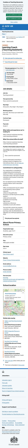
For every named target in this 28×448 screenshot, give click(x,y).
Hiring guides (5, 402)
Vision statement (19, 425)
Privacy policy (11, 421)
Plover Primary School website (11, 260)
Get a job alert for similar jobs (13, 58)
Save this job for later (11, 62)
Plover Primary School (10, 293)
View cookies (14, 22)
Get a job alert (9, 360)
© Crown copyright (14, 444)
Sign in (3, 28)
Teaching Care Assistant (11, 341)
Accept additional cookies (14, 15)
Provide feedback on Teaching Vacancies (13, 414)
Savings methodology (8, 425)
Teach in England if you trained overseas (13, 391)
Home (3, 41)
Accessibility (18, 423)
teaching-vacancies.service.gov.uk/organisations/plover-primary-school (13, 279)
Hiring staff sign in (7, 400)
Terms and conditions (8, 423)
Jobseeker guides (7, 385)
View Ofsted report (8, 254)
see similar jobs (10, 70)
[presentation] (14, 302)
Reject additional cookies (14, 18)
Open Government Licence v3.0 (11, 432)
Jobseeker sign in (7, 380)
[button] (15, 302)
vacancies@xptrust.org (9, 266)
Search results (10, 41)
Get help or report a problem (10, 411)
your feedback (19, 37)
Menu (3, 34)
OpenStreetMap (17, 315)
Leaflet (8, 315)
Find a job (4, 383)
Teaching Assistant (9, 351)
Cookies (4, 421)
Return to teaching (7, 388)
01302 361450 (7, 272)
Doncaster (21, 365)
